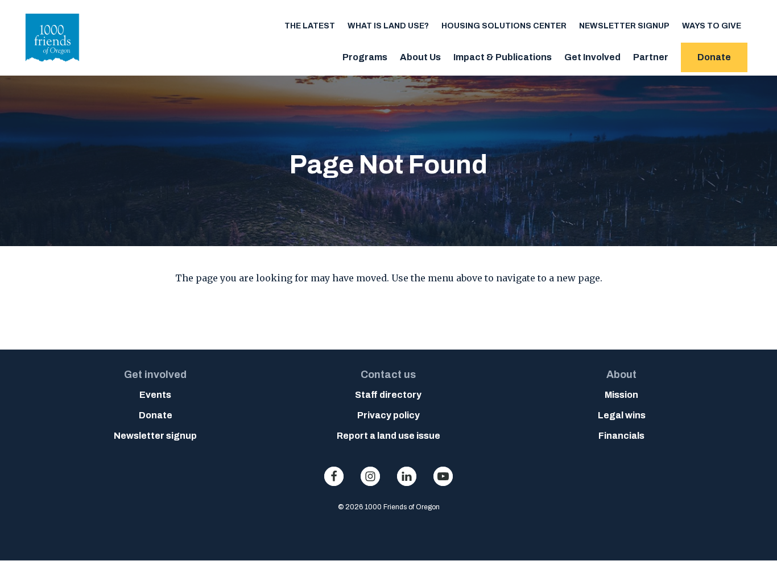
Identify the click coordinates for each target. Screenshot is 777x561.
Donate (714, 57)
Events (155, 395)
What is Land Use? (388, 26)
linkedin (406, 476)
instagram (370, 476)
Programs (364, 57)
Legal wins (622, 415)
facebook (334, 476)
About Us (420, 57)
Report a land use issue (388, 436)
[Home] (52, 64)
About (621, 374)
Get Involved (592, 57)
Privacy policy (388, 415)
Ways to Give (711, 26)
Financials (621, 436)
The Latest (309, 26)
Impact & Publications (502, 57)
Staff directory (388, 395)
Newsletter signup (624, 26)
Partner (650, 57)
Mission (621, 395)
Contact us (388, 374)
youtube (443, 476)
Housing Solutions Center (504, 26)
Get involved (155, 374)
